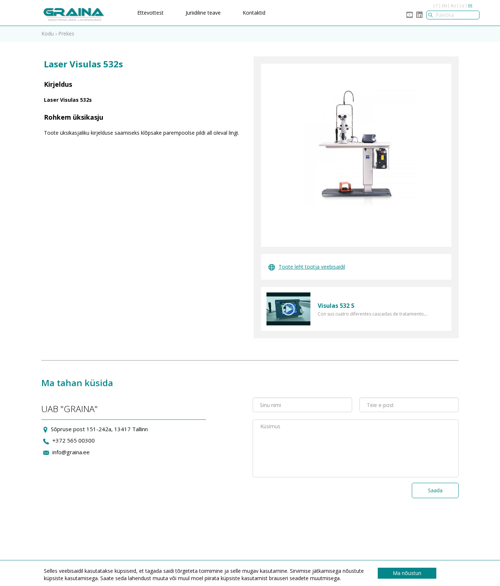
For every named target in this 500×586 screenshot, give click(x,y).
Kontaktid (254, 12)
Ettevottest (150, 12)
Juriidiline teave (203, 12)
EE (470, 5)
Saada (435, 490)
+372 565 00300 (73, 440)
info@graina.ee (71, 452)
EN (444, 5)
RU (453, 5)
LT (435, 5)
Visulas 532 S (336, 306)
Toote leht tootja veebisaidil (312, 266)
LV (462, 5)
